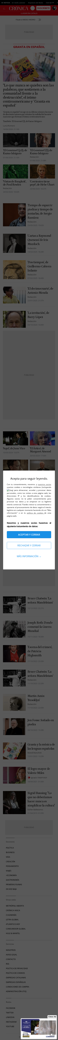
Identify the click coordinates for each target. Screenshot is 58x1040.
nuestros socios (44, 484)
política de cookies (35, 513)
